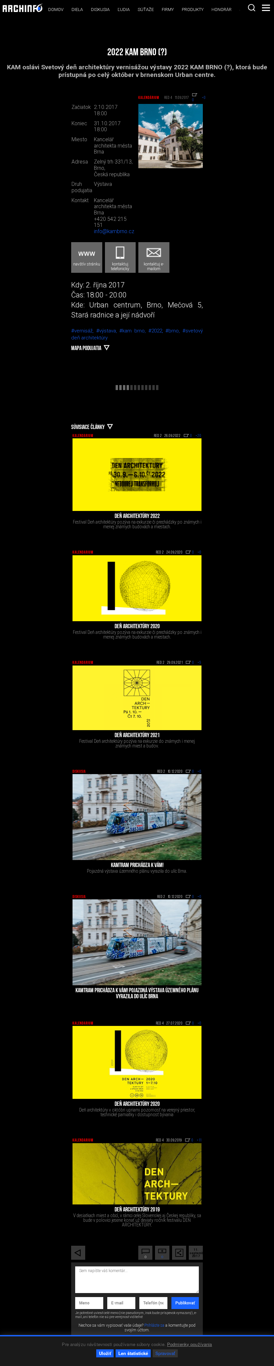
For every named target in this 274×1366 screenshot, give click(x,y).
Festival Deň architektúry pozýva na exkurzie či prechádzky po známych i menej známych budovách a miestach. (137, 524)
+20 (198, 436)
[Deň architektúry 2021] (137, 698)
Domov (55, 9)
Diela (77, 9)
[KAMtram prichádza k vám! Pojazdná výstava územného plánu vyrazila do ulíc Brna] (137, 942)
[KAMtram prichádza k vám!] (137, 817)
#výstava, (108, 331)
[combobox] (251, 7)
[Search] (251, 7)
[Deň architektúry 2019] (137, 1173)
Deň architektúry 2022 (137, 517)
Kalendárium (148, 98)
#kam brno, (133, 331)
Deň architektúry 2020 (137, 627)
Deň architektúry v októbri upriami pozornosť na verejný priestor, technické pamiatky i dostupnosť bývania (137, 1112)
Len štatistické (133, 1353)
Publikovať (185, 1303)
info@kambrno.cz (114, 231)
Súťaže (146, 9)
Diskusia (100, 9)
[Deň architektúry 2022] (137, 474)
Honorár (222, 9)
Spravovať (165, 1353)
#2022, (157, 331)
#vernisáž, (83, 331)
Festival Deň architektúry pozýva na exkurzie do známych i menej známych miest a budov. (137, 743)
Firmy (168, 9)
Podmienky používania (189, 1344)
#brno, (173, 331)
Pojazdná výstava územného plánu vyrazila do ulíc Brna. (137, 871)
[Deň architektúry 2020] (137, 588)
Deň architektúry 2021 (137, 736)
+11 (199, 1140)
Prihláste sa (154, 1325)
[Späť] (78, 1253)
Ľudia (124, 9)
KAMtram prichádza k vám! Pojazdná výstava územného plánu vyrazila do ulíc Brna (137, 994)
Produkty (192, 9)
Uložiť (105, 1353)
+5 (199, 663)
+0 (199, 553)
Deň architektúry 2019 (137, 1210)
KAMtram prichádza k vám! (137, 866)
